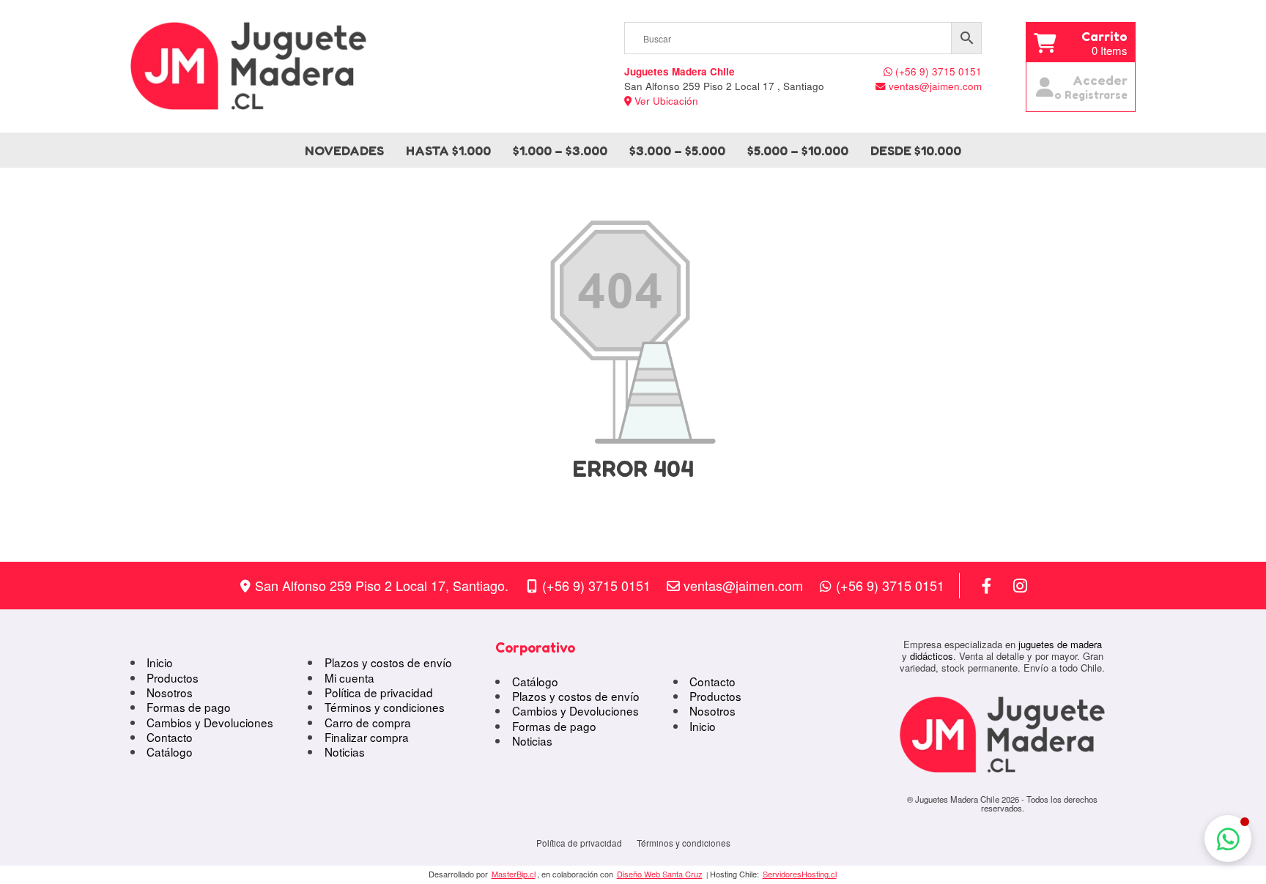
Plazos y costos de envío (388, 662)
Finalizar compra (367, 737)
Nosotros (170, 692)
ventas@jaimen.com (743, 585)
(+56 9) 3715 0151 (596, 585)
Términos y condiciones (385, 707)
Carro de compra (368, 722)
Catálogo (170, 751)
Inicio (160, 662)
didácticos (931, 656)
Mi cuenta (349, 677)
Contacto (170, 737)
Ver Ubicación (665, 101)
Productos (173, 677)
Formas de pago (189, 707)
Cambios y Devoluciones (210, 722)
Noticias (345, 751)
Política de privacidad (379, 692)
